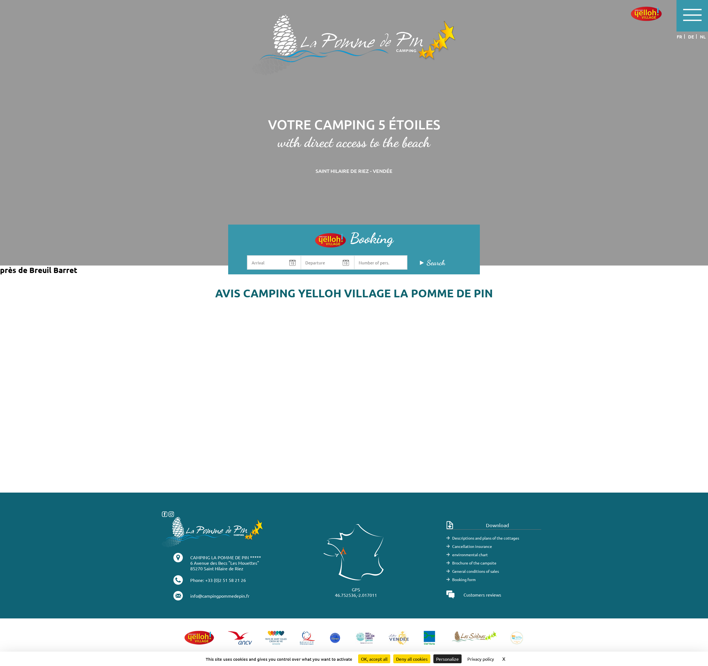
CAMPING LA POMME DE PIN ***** (225, 557)
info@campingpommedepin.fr (219, 596)
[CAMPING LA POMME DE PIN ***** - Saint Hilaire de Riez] (213, 531)
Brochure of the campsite (474, 562)
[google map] (354, 410)
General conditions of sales (475, 571)
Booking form (464, 579)
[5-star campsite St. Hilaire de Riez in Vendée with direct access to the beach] (354, 44)
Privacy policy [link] (480, 659)
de (691, 36)
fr (679, 36)
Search (436, 262)
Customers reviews (482, 594)
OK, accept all (374, 659)
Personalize (447, 659)
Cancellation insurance (472, 546)
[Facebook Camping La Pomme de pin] (164, 513)
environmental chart (470, 554)
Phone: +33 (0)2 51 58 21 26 (218, 580)
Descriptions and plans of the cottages (485, 537)
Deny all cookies (412, 659)
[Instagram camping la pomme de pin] (171, 513)
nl (703, 36)
